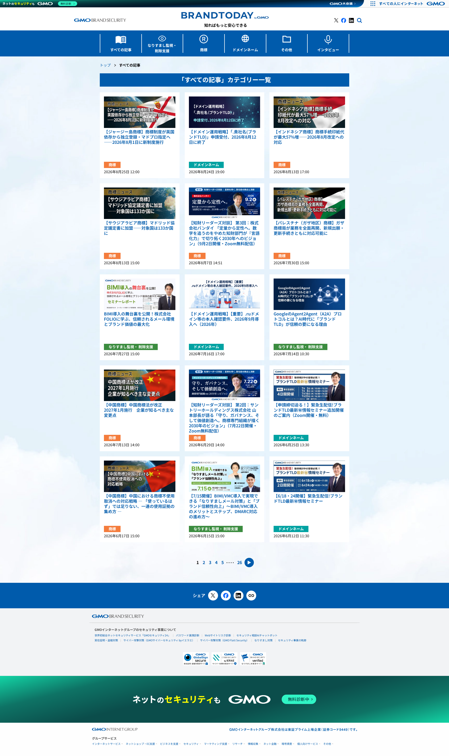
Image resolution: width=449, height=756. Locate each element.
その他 (327, 744)
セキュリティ (191, 744)
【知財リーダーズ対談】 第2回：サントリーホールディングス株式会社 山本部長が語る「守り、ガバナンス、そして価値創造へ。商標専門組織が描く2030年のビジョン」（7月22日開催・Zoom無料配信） (224, 418)
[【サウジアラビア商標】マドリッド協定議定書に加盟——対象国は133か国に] (139, 203)
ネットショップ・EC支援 (140, 744)
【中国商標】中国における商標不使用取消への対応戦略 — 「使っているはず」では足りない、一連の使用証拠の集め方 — (139, 503)
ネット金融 (269, 744)
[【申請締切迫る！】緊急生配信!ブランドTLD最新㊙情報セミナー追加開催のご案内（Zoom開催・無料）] (309, 385)
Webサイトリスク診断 (218, 635)
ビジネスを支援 (169, 744)
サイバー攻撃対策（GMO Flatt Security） (224, 640)
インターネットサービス (106, 744)
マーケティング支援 (215, 744)
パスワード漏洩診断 (187, 635)
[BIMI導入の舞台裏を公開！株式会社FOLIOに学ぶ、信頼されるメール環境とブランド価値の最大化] (139, 294)
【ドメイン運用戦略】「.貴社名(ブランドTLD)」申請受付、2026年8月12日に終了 (222, 137)
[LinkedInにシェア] (238, 595)
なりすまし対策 (263, 640)
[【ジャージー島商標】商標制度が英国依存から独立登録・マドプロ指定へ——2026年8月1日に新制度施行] (139, 112)
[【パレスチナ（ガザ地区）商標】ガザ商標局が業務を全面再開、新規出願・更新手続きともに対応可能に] (309, 203)
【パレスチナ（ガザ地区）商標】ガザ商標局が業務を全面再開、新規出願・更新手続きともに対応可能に (309, 228)
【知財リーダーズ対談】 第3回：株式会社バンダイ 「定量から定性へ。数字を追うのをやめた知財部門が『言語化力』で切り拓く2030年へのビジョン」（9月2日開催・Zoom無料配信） (224, 233)
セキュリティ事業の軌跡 (292, 640)
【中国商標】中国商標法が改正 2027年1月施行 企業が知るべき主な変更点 (139, 410)
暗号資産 (287, 744)
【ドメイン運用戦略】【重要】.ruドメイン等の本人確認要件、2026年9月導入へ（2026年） (224, 319)
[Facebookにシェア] (226, 595)
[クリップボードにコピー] (251, 595)
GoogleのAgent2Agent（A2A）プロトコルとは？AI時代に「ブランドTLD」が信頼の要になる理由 (308, 319)
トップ (105, 65)
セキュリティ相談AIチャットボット (257, 635)
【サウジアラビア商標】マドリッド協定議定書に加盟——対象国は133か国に (139, 228)
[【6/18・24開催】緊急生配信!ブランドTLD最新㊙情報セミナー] (309, 476)
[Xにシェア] (213, 595)
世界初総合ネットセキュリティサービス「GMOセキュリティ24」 (132, 635)
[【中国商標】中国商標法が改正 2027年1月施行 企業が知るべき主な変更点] (139, 385)
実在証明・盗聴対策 (106, 640)
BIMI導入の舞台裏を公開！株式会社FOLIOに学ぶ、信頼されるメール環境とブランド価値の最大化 (139, 319)
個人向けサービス (307, 744)
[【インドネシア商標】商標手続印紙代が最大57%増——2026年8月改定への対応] (309, 112)
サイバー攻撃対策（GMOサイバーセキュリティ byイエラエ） (159, 640)
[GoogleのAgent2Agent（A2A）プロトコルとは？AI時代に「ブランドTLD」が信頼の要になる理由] (309, 294)
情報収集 (253, 744)
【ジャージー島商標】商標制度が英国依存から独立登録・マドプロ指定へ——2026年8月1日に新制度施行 (139, 137)
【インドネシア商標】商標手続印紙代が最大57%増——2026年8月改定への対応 (309, 137)
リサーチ (237, 744)
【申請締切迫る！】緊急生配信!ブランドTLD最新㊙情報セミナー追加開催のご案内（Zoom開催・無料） (309, 410)
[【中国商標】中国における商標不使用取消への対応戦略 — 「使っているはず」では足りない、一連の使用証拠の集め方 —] (139, 476)
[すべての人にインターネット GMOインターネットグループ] (413, 3)
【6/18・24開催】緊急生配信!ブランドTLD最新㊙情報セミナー (308, 498)
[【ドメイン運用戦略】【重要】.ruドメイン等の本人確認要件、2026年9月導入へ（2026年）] (224, 294)
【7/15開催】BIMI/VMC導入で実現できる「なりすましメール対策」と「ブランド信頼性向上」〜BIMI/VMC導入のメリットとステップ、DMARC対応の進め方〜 (224, 506)
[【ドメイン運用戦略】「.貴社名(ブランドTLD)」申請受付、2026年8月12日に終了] (224, 112)
